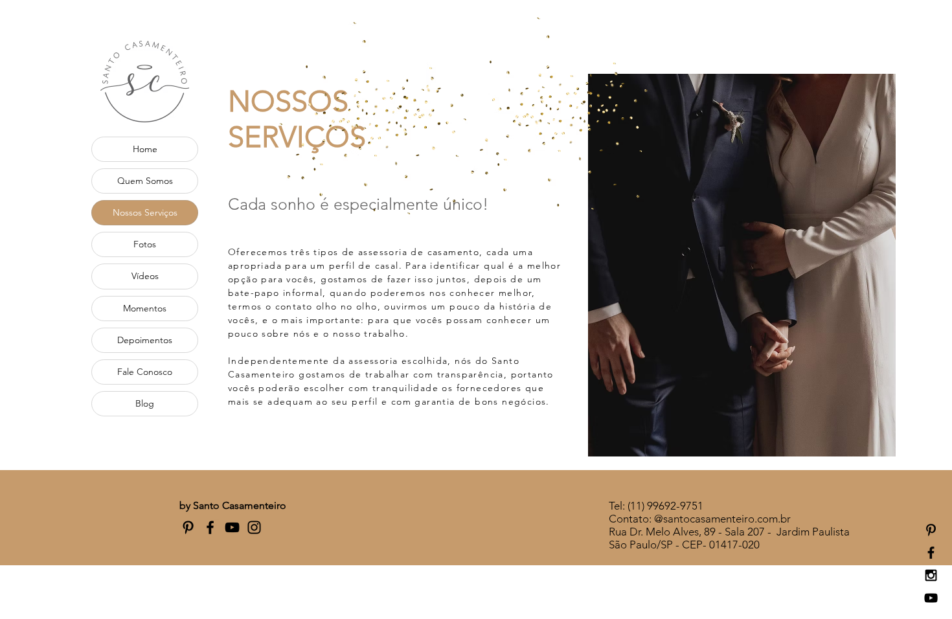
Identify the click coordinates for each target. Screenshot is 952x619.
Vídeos (145, 276)
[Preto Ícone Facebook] (210, 527)
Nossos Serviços (145, 212)
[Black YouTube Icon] (931, 598)
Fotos (144, 244)
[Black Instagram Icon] (931, 575)
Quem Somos (145, 180)
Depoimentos (144, 340)
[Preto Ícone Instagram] (254, 527)
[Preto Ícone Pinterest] (931, 530)
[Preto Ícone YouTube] (232, 527)
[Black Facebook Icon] (931, 553)
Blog (144, 403)
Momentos (144, 308)
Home (145, 149)
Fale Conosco (144, 371)
